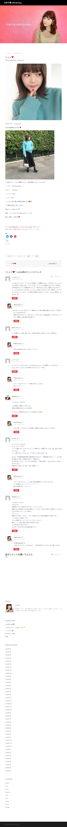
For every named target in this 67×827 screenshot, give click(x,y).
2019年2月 (8, 734)
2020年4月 (8, 691)
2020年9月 (8, 676)
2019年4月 (8, 728)
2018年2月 (8, 771)
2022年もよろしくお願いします (14, 627)
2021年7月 (8, 652)
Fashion (17, 53)
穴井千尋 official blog (12, 3)
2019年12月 (8, 704)
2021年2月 (8, 664)
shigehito (14, 396)
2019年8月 (8, 716)
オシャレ (10, 256)
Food (6, 795)
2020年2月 (8, 697)
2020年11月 (8, 670)
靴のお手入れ (9, 633)
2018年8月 (8, 752)
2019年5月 (8, 725)
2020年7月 (8, 682)
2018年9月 (8, 749)
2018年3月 (8, 768)
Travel (7, 804)
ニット (19, 256)
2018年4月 (8, 764)
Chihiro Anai (20, 60)
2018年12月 (8, 740)
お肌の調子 (52, 263)
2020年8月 (8, 679)
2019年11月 (8, 707)
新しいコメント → (56, 276)
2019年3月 (8, 731)
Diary (9, 53)
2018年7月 (8, 755)
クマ (11, 263)
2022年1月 (8, 649)
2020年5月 (8, 688)
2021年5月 (8, 658)
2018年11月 (8, 743)
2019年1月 (8, 737)
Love (6, 798)
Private (7, 801)
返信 (15, 298)
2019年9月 (8, 713)
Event (7, 789)
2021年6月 (8, 655)
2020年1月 (8, 701)
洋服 (28, 256)
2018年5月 (8, 761)
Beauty (7, 783)
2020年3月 (8, 694)
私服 (37, 256)
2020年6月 (8, 685)
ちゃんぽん (8, 630)
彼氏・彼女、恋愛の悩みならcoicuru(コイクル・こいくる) (22, 229)
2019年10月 (8, 710)
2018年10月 (8, 746)
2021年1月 (8, 667)
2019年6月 (8, 722)
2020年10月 (8, 673)
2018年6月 (8, 758)
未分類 (7, 807)
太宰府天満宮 (9, 624)
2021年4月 (8, 661)
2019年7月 (8, 719)
